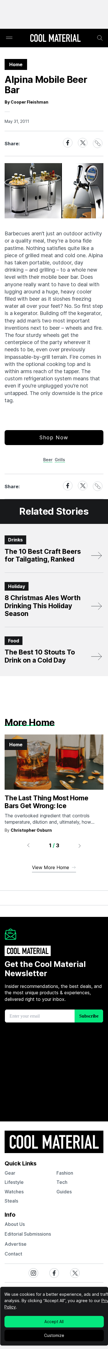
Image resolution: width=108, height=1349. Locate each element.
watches (14, 1192)
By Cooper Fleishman (26, 102)
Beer (47, 459)
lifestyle (14, 1182)
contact (13, 1254)
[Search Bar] (99, 38)
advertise (15, 1244)
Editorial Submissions (28, 1234)
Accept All (54, 1321)
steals (11, 1201)
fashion (64, 1173)
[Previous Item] (28, 845)
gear (10, 1173)
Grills (60, 459)
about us (15, 1224)
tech (61, 1182)
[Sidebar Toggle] (9, 38)
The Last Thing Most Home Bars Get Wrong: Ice (46, 802)
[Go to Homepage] (55, 38)
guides (64, 1192)
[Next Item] (80, 845)
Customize (54, 1335)
